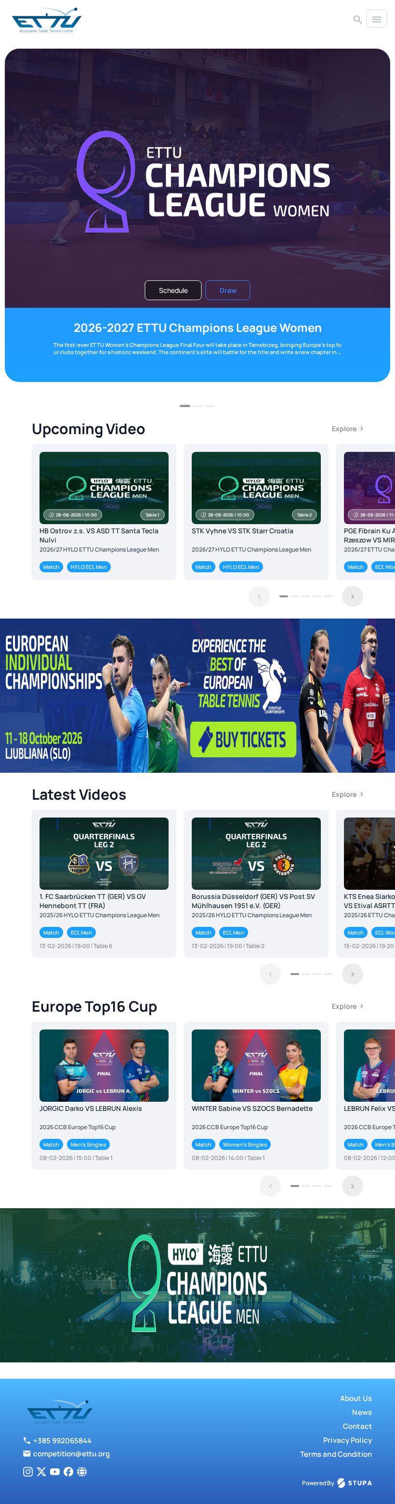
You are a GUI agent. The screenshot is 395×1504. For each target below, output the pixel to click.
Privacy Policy (347, 1440)
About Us (356, 1398)
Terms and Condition (336, 1454)
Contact (357, 1426)
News (362, 1412)
